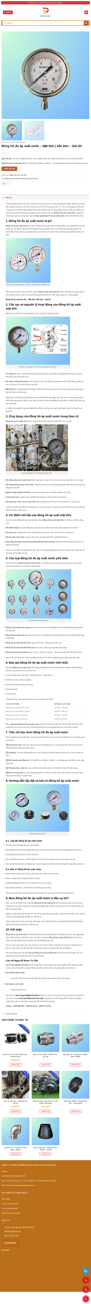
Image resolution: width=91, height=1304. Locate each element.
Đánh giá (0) (11, 1014)
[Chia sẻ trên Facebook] (8, 184)
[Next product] (3, 153)
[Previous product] (8, 153)
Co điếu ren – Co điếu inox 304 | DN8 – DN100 (15, 1149)
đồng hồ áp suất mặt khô (13, 178)
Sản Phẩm (39, 1300)
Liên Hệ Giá (9, 169)
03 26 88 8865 (10, 1243)
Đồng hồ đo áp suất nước (30, 178)
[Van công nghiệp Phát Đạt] (45, 12)
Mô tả (8, 198)
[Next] (85, 75)
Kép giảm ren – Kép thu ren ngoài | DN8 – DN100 (75, 1055)
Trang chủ (29, 1300)
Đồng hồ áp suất (18, 142)
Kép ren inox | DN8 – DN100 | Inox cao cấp (45, 1055)
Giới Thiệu (6, 1199)
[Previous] (6, 75)
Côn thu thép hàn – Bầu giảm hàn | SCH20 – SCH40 (45, 1149)
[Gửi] (86, 23)
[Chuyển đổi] (4, 197)
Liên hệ (56, 1300)
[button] (8, 12)
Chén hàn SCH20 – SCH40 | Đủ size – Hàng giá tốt (75, 1102)
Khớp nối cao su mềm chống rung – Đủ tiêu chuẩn (15, 1055)
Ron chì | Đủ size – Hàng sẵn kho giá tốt (15, 1102)
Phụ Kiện (5, 142)
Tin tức (63, 1300)
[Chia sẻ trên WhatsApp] (4, 184)
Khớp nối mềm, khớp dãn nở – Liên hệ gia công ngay (45, 1102)
